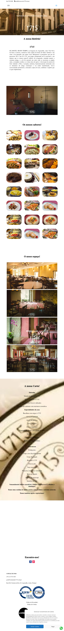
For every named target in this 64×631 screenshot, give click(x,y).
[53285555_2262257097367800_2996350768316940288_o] (32, 182)
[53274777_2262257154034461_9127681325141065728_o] (14, 182)
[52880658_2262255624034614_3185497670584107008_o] (14, 224)
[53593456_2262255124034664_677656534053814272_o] (50, 140)
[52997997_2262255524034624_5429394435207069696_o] (14, 210)
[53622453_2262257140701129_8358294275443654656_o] (32, 140)
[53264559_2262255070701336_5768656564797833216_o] (50, 168)
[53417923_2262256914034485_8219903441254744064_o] (32, 154)
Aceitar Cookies (35, 626)
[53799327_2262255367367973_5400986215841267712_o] (14, 140)
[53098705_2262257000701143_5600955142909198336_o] (14, 196)
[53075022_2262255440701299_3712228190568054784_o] (32, 196)
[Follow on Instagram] (33, 561)
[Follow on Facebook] (30, 561)
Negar (53, 626)
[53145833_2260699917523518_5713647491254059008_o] (50, 154)
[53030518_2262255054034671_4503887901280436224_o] (50, 196)
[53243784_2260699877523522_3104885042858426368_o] (32, 168)
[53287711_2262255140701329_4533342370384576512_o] (50, 182)
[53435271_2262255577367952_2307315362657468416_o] (14, 154)
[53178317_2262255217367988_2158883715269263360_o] (14, 168)
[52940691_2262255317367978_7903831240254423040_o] (32, 210)
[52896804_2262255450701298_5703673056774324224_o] (50, 210)
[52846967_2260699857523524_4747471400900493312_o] (32, 224)
